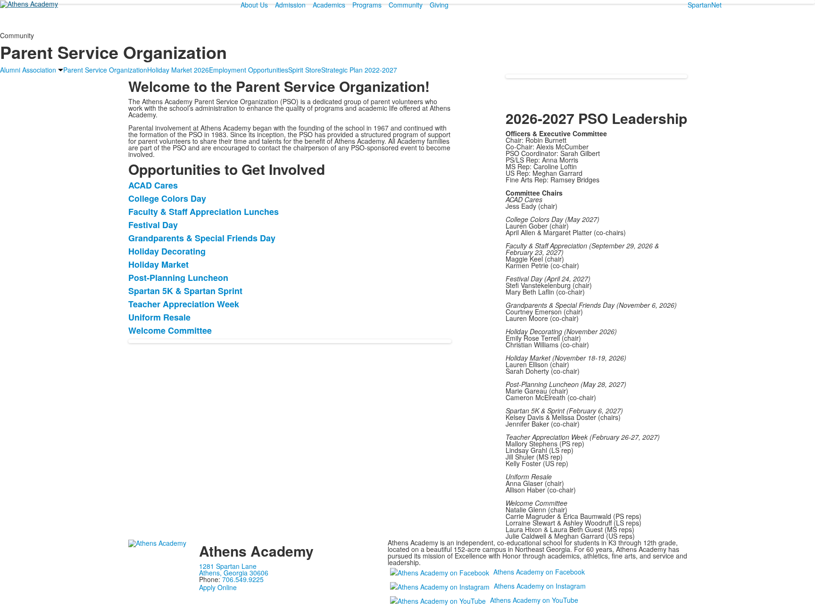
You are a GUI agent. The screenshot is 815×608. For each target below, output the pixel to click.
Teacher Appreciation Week (183, 304)
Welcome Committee (170, 330)
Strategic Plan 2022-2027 (359, 69)
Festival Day (153, 225)
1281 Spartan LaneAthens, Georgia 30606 (233, 569)
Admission (290, 4)
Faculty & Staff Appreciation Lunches (203, 211)
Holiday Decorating (167, 251)
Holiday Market (158, 264)
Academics (329, 4)
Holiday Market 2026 (178, 69)
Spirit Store (304, 69)
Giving (439, 4)
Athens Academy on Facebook (539, 571)
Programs (367, 4)
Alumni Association (28, 69)
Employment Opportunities (248, 69)
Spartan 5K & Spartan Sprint (185, 291)
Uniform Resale (159, 317)
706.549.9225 (243, 579)
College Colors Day (167, 198)
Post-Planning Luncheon (178, 277)
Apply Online (218, 587)
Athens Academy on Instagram (540, 586)
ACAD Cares (153, 185)
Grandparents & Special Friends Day (201, 238)
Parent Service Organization (105, 69)
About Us (254, 4)
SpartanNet (705, 4)
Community (406, 4)
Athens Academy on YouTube (534, 600)
